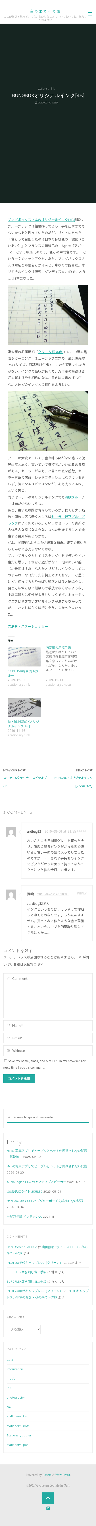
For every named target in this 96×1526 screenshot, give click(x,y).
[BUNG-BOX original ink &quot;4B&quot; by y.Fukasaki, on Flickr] (48, 314)
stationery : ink (46, 88)
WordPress (62, 1475)
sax (9, 1407)
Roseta (47, 1475)
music (11, 1378)
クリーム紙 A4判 (50, 351)
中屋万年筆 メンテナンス (24, 1216)
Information (15, 1369)
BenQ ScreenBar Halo (22, 1247)
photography (16, 1397)
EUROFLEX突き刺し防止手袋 (26, 1272)
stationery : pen (18, 1444)
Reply (82, 830)
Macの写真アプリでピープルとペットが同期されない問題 (47, 1166)
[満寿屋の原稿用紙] (65, 668)
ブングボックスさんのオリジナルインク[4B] (41, 219)
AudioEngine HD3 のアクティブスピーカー (36, 1182)
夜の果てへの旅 (45, 11)
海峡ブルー (73, 497)
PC (8, 1388)
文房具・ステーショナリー (28, 626)
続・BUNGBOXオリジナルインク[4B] (23, 723)
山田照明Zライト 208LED (24, 1191)
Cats (10, 1359)
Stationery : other (19, 1435)
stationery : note (18, 1426)
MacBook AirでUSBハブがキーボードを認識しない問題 (45, 1201)
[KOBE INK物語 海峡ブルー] (24, 657)
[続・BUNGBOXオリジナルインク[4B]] (24, 707)
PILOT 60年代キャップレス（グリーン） (35, 1262)
